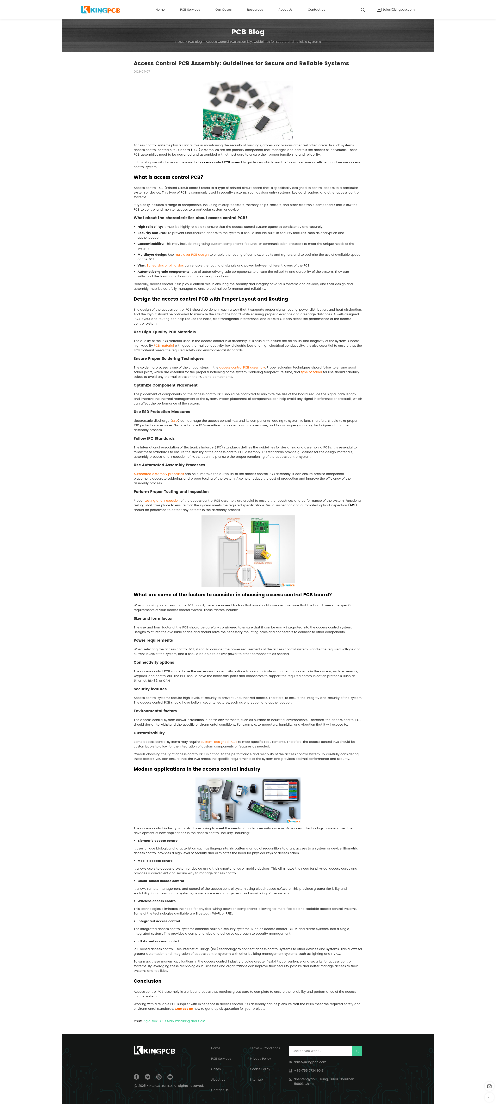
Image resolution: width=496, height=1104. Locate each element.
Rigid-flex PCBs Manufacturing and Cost (174, 1021)
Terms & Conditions (265, 1048)
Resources (255, 9)
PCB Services (190, 9)
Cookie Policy (260, 1069)
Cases (216, 1069)
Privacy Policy (260, 1058)
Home (160, 9)
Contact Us (316, 9)
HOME (179, 41)
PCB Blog (248, 32)
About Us (285, 9)
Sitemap (256, 1079)
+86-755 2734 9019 (309, 1070)
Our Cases (223, 9)
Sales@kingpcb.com (398, 9)
